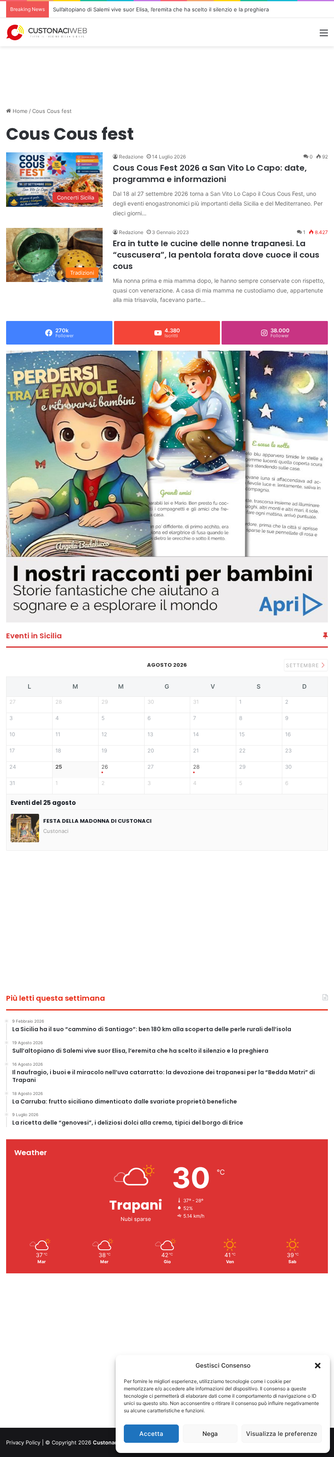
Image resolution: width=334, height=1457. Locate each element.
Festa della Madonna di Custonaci (97, 821)
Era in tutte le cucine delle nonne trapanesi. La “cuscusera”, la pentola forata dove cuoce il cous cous (216, 255)
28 (196, 767)
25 (58, 767)
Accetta (151, 1433)
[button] (318, 1366)
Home (19, 111)
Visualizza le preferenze (281, 1433)
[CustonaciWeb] (47, 32)
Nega (210, 1433)
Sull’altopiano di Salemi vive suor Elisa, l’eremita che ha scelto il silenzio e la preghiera (161, 9)
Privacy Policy (23, 1442)
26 (104, 767)
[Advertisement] (167, 72)
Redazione (131, 157)
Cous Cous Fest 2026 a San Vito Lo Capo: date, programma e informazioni (210, 173)
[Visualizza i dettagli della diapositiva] (167, 486)
